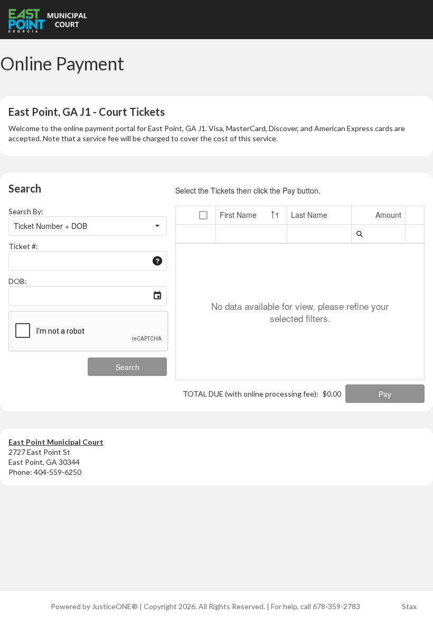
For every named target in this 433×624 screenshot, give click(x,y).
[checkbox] (203, 216)
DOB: (17, 281)
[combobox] (78, 226)
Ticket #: (23, 246)
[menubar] (360, 234)
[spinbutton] (378, 234)
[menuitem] (360, 234)
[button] (157, 226)
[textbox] (79, 261)
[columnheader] (203, 215)
